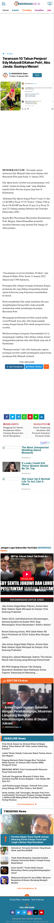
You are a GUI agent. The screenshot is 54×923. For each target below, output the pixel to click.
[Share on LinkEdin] (41, 416)
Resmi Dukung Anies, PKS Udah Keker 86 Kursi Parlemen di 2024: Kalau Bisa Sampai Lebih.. (25, 634)
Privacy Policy (15, 900)
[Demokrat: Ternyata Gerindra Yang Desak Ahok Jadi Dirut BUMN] (4, 850)
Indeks (15, 10)
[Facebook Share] (6, 416)
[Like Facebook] (12, 912)
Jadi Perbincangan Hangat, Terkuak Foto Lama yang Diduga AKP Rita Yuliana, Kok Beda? (25, 786)
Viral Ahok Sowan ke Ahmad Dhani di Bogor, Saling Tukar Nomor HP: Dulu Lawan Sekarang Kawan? (24, 746)
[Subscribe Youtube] (41, 912)
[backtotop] (27, 896)
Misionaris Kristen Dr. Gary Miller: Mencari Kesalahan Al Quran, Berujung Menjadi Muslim (31, 880)
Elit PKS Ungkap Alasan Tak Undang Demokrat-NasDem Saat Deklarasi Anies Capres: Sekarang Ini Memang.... (24, 669)
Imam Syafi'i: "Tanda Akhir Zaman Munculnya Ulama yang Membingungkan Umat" (30, 870)
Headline (39, 10)
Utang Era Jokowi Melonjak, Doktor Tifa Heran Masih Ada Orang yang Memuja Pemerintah (27, 658)
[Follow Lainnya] (46, 367)
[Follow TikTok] (35, 912)
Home (6, 10)
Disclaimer (26, 900)
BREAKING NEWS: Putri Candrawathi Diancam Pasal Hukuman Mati (24, 770)
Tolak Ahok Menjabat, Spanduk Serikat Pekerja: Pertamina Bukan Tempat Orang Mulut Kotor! (30, 860)
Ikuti (37, 75)
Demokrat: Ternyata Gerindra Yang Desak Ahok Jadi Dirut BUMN (31, 849)
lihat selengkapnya (25, 804)
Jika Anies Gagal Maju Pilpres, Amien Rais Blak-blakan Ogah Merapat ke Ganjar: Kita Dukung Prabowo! (25, 609)
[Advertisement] (27, 29)
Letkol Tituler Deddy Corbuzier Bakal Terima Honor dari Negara (27, 754)
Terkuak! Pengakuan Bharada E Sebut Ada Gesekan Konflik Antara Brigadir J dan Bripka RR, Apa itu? (26, 778)
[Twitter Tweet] (12, 416)
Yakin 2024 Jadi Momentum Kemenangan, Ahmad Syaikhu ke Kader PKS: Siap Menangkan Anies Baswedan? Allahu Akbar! (26, 621)
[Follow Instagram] (30, 912)
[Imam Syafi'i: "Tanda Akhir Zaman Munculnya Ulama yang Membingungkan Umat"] (4, 870)
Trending (26, 10)
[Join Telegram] (24, 912)
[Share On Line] (36, 416)
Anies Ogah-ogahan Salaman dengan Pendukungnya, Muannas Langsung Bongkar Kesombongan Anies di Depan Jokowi (27, 715)
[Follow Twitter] (18, 912)
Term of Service (37, 900)
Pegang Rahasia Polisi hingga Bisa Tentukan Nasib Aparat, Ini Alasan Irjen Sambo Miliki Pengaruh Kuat (24, 762)
